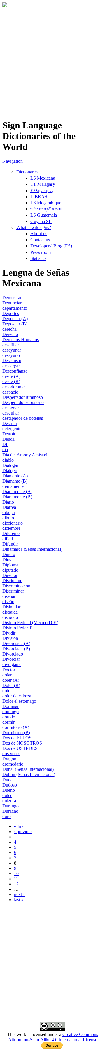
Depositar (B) (14, 323)
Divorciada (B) (16, 648)
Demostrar (12, 297)
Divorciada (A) (16, 643)
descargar (11, 365)
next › (19, 894)
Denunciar (12, 302)
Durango (10, 805)
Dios (6, 559)
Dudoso (9, 784)
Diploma (10, 564)
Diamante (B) (14, 481)
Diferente (11, 533)
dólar (7, 674)
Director (10, 575)
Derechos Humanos (20, 339)
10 (16, 873)
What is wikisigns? (33, 227)
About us (38, 233)
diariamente (13, 486)
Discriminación (16, 585)
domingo (10, 711)
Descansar (11, 360)
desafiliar (10, 344)
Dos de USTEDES (20, 748)
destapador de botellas (22, 418)
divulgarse (11, 664)
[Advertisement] (52, 61)
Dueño (8, 790)
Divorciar (11, 659)
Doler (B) (11, 685)
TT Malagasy (42, 184)
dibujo (8, 517)
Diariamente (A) (17, 491)
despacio (10, 391)
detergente (11, 428)
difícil (7, 538)
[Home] (4, 5)
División (10, 638)
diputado (10, 570)
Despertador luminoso (22, 397)
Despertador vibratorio (23, 402)
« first (19, 826)
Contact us (40, 239)
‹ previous (23, 831)
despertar (10, 407)
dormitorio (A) (15, 727)
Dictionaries (27, 171)
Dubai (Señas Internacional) (28, 769)
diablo (8, 460)
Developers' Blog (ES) (51, 245)
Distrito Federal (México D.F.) (30, 622)
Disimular (11, 606)
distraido (10, 617)
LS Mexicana (42, 178)
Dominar (10, 706)
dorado (8, 716)
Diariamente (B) (17, 496)
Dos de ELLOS (17, 737)
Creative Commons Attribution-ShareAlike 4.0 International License (53, 1037)
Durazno (10, 811)
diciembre (11, 528)
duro (6, 816)
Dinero (8, 554)
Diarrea (9, 507)
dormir (8, 722)
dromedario (12, 763)
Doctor (8, 669)
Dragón (9, 758)
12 (16, 883)
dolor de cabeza (16, 695)
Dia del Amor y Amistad (24, 454)
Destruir (9, 423)
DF (5, 444)
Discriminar (13, 591)
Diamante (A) (15, 475)
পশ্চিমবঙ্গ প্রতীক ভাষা (46, 208)
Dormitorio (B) (16, 732)
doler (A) (10, 680)
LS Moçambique (45, 202)
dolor (7, 690)
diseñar (8, 596)
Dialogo (9, 470)
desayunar (11, 350)
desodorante (13, 386)
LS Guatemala (43, 214)
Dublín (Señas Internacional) (28, 774)
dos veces (11, 753)
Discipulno (12, 580)
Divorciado (12, 653)
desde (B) (11, 381)
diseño (8, 601)
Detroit (8, 433)
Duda (7, 779)
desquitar (10, 412)
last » (19, 899)
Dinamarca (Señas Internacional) (32, 549)
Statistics (38, 258)
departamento (14, 308)
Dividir (8, 633)
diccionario (12, 522)
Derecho (10, 334)
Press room (40, 252)
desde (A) (11, 376)
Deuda (8, 439)
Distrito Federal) (17, 627)
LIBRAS (38, 196)
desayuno (11, 355)
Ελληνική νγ (41, 190)
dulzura (9, 800)
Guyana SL (41, 221)
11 (16, 878)
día (5, 449)
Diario (8, 502)
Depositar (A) (15, 318)
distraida (10, 612)
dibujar (8, 512)
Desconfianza (14, 371)
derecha (9, 329)
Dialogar (10, 465)
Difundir (10, 543)
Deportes (10, 313)
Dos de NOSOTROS (22, 743)
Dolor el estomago (19, 701)
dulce (7, 795)
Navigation (12, 161)
